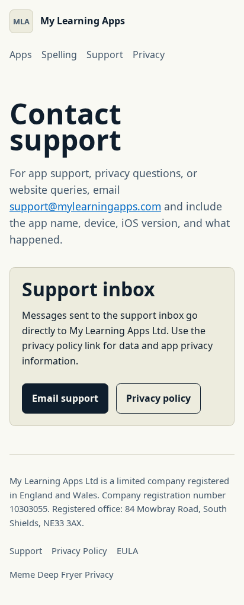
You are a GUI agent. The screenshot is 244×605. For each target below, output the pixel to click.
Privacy (149, 54)
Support (104, 54)
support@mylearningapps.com (85, 206)
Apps (20, 54)
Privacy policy (158, 398)
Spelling (59, 54)
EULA (127, 550)
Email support (65, 398)
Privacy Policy (79, 550)
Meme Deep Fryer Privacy (61, 574)
